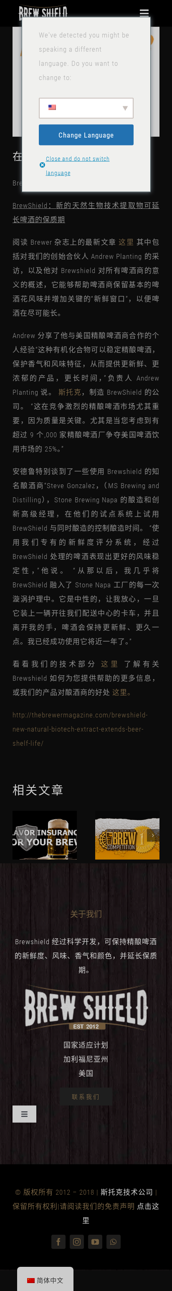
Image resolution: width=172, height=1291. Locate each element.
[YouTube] (95, 1242)
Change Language (86, 134)
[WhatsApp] (113, 1242)
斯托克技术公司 (127, 1192)
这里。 (123, 692)
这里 (126, 242)
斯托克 (69, 392)
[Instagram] (77, 1242)
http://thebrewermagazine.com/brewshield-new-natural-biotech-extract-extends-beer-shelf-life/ (80, 729)
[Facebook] (58, 1242)
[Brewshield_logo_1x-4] (42, 7)
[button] (19, 835)
